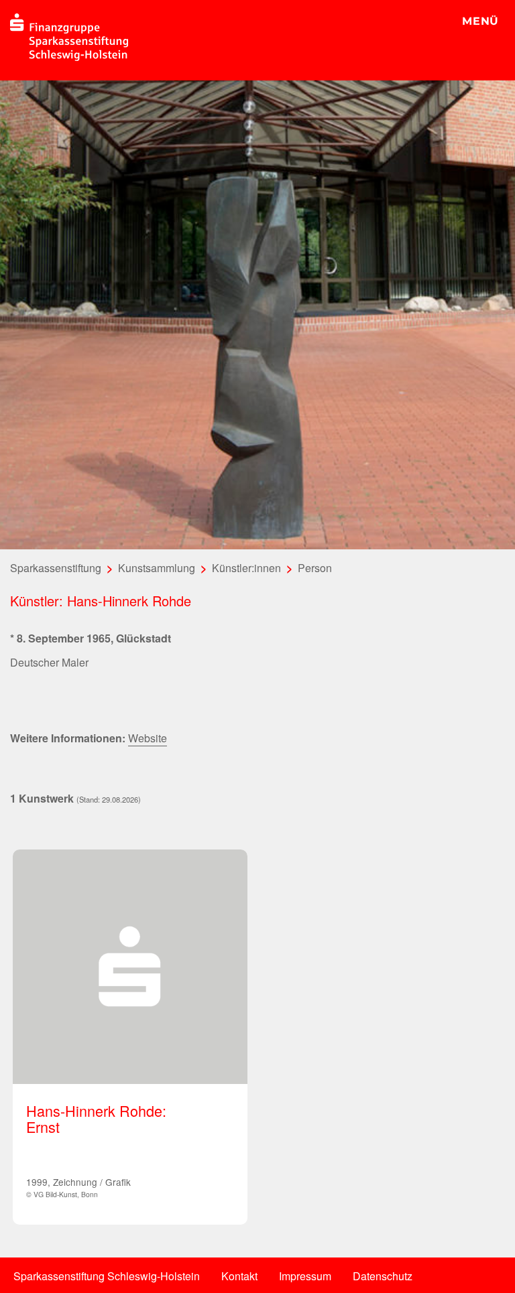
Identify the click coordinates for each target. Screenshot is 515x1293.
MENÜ (480, 21)
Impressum (305, 1276)
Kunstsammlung (156, 567)
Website (147, 738)
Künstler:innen (246, 567)
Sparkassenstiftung (55, 567)
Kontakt (239, 1276)
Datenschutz (382, 1276)
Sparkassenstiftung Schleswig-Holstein (106, 1276)
